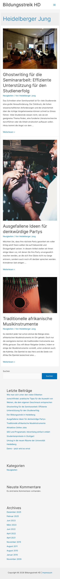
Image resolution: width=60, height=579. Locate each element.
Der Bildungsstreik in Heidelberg (21, 415)
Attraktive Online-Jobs (17, 427)
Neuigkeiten (8, 96)
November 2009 (14, 559)
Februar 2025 (13, 516)
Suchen (6, 371)
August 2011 (12, 546)
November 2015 (14, 542)
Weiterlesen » (9, 132)
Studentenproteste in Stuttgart (20, 436)
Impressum (47, 572)
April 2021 (11, 538)
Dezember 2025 (14, 512)
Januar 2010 (12, 555)
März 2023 (11, 525)
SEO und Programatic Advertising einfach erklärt (28, 432)
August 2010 (12, 550)
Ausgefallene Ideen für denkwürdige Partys (26, 419)
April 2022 (11, 533)
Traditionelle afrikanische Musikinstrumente (26, 423)
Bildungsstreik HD (22, 4)
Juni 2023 (11, 520)
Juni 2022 (11, 529)
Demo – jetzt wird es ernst (18, 448)
